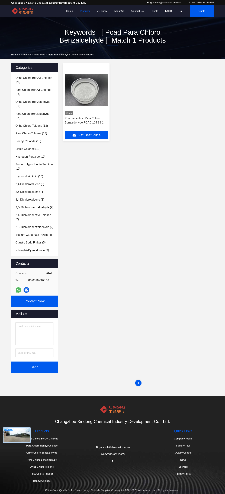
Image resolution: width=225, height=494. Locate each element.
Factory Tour (183, 445)
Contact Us (137, 11)
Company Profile (183, 438)
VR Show (102, 11)
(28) (33, 80)
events (154, 11)
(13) (31, 125)
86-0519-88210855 (203, 2)
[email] (26, 290)
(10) (32, 103)
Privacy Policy (183, 473)
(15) (31, 133)
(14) (33, 92)
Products (85, 11)
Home (69, 11)
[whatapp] (18, 290)
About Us (119, 11)
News (183, 459)
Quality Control (183, 452)
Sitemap (183, 466)
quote (201, 11)
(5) (29, 184)
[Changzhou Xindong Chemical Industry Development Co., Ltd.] (22, 11)
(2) (34, 207)
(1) (29, 191)
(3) (32, 250)
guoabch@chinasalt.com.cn (166, 2)
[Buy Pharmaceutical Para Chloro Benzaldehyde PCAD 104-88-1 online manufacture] (86, 90)
